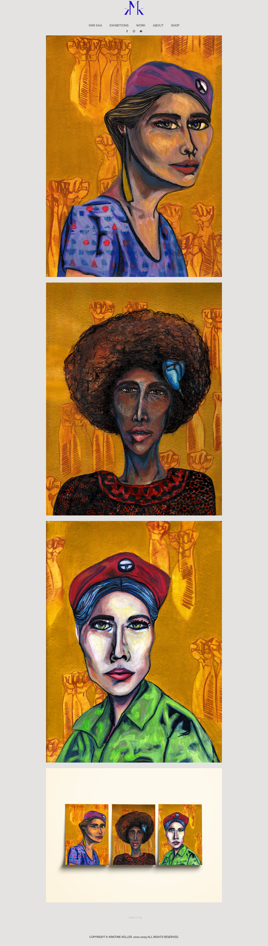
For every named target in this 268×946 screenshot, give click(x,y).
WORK (140, 25)
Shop (175, 25)
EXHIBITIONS (119, 25)
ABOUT (158, 25)
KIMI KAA (95, 25)
